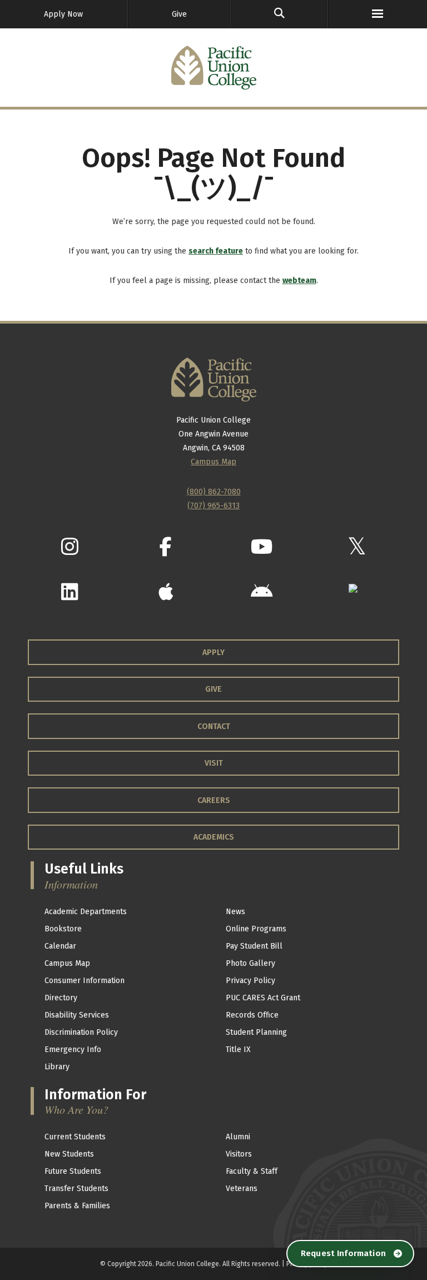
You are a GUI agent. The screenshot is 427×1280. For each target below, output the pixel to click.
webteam (299, 280)
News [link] (235, 911)
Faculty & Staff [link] (251, 1171)
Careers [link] (213, 800)
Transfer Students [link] (76, 1188)
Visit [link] (214, 763)
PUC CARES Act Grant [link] (263, 998)
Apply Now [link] (63, 14)
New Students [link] (69, 1154)
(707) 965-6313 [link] (213, 505)
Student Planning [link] (256, 1032)
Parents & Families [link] (77, 1205)
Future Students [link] (72, 1171)
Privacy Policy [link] (250, 980)
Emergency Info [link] (72, 1049)
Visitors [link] (239, 1154)
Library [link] (56, 1066)
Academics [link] (213, 837)
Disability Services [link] (76, 1015)
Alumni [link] (238, 1137)
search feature (215, 251)
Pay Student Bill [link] (254, 946)
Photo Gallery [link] (250, 963)
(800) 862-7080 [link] (214, 492)
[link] (279, 14)
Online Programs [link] (256, 929)
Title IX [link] (238, 1049)
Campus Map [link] (67, 963)
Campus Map (213, 462)
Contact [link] (213, 726)
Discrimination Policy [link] (81, 1032)
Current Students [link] (75, 1137)
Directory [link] (60, 998)
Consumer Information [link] (84, 980)
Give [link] (179, 14)
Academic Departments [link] (85, 911)
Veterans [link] (241, 1188)
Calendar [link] (60, 946)
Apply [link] (213, 652)
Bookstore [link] (63, 929)
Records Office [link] (252, 1015)
